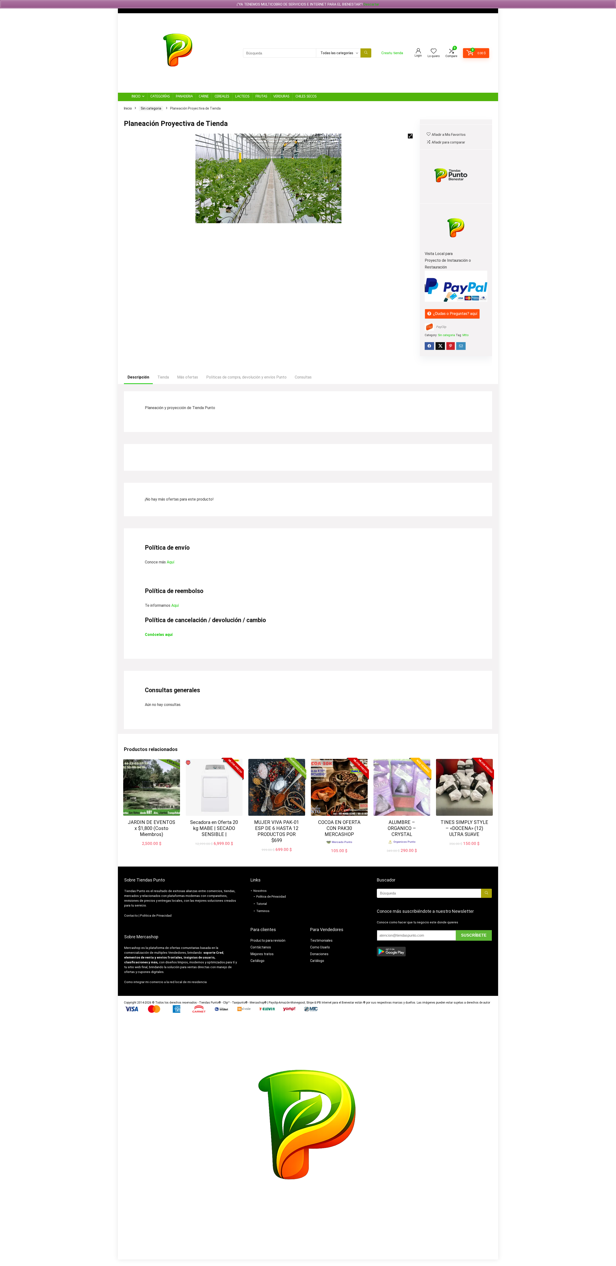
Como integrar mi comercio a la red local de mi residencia (165, 982)
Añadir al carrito (151, 848)
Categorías (160, 96)
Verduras (281, 96)
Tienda (163, 377)
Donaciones (319, 954)
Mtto (465, 335)
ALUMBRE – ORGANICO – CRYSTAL (402, 828)
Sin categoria (151, 108)
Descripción (138, 377)
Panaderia (184, 96)
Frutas (261, 96)
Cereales (222, 96)
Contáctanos (260, 947)
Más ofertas (187, 377)
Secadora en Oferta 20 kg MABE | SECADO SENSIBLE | (214, 828)
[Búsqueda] (365, 53)
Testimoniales (321, 940)
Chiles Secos (306, 96)
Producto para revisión (267, 940)
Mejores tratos (262, 954)
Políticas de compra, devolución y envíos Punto (246, 377)
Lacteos (242, 96)
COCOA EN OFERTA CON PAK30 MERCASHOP (339, 828)
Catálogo (257, 961)
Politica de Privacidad (156, 915)
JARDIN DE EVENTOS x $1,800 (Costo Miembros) (151, 828)
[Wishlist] (433, 51)
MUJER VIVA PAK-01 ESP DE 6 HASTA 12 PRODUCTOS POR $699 (276, 831)
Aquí (170, 562)
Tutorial (261, 904)
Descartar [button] (371, 4)
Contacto (131, 915)
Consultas (303, 377)
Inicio (136, 96)
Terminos (263, 911)
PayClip (441, 327)
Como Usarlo (320, 947)
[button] (410, 136)
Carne (204, 96)
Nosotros (260, 891)
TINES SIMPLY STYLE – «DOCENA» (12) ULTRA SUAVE (464, 828)
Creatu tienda (392, 53)
